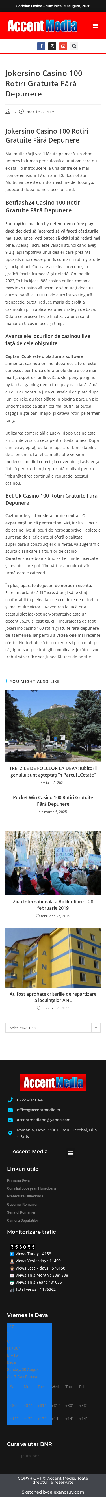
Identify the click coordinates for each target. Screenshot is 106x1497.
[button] (95, 25)
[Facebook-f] (41, 46)
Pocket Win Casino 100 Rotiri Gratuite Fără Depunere (53, 800)
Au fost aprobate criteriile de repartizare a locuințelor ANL (53, 997)
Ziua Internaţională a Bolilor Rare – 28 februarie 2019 (53, 904)
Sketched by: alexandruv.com (53, 1492)
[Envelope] (63, 46)
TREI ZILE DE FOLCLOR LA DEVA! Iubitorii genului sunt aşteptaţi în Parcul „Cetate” (53, 771)
